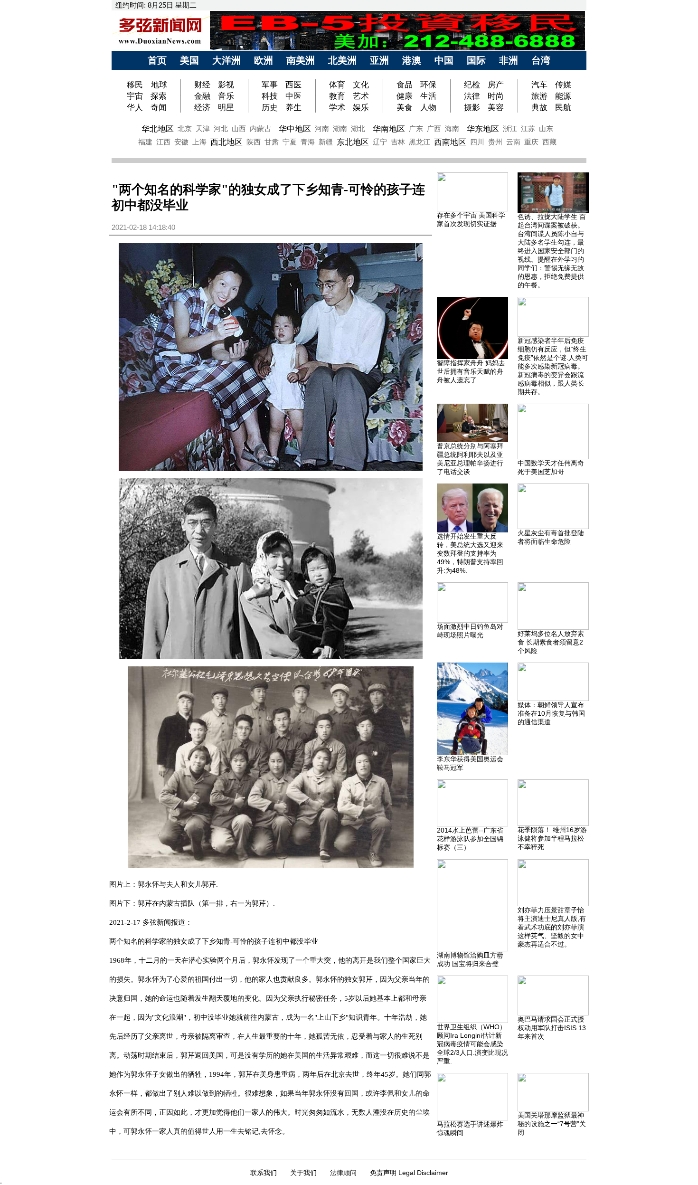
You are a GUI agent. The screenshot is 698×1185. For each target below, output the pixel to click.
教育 (337, 96)
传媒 (563, 84)
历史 (270, 107)
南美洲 (300, 60)
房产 (496, 84)
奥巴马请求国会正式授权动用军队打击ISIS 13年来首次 (552, 1027)
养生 (293, 107)
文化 (361, 84)
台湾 (540, 60)
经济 (202, 107)
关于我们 (303, 1172)
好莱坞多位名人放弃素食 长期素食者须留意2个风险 (551, 642)
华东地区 (483, 128)
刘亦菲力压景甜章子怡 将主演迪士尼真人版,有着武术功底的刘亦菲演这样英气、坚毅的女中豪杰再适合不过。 (552, 927)
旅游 (539, 96)
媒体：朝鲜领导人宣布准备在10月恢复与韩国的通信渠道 (551, 713)
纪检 (472, 84)
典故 (539, 107)
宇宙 (135, 96)
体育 (337, 84)
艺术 (361, 96)
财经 (202, 84)
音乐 (226, 96)
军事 (270, 84)
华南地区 (389, 128)
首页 (157, 60)
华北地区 (157, 128)
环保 (428, 84)
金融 (202, 96)
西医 (293, 84)
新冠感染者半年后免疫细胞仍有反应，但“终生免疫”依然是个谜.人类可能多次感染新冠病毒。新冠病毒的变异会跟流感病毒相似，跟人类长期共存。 (553, 366)
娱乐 (361, 107)
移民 (136, 84)
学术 (337, 107)
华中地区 (295, 128)
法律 (472, 96)
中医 (293, 96)
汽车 (539, 84)
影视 (226, 84)
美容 (496, 107)
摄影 (472, 107)
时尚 (496, 96)
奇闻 (159, 107)
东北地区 (353, 142)
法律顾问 (343, 1172)
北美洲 (342, 60)
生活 (428, 96)
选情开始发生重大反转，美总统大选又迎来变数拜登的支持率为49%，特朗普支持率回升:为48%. (470, 553)
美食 (404, 107)
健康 (404, 96)
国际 (476, 60)
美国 (189, 60)
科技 (270, 96)
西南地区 (450, 142)
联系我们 (263, 1172)
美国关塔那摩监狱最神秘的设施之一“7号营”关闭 (552, 1123)
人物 (428, 107)
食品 (404, 84)
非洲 (508, 60)
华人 (135, 107)
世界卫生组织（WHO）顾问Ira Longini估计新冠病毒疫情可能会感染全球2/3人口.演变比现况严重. (472, 1044)
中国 (443, 60)
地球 (159, 84)
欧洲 (263, 60)
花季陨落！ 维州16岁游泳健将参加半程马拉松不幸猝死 (552, 838)
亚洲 (379, 60)
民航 (563, 107)
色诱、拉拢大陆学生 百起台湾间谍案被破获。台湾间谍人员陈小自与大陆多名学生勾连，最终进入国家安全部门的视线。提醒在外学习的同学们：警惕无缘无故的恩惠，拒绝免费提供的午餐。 (552, 251)
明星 (226, 107)
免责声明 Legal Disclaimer (409, 1172)
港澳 (411, 60)
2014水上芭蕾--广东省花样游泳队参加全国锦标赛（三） (470, 838)
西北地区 (226, 142)
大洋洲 (226, 60)
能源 (563, 96)
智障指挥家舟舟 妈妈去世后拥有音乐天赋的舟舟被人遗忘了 (471, 371)
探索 (159, 96)
